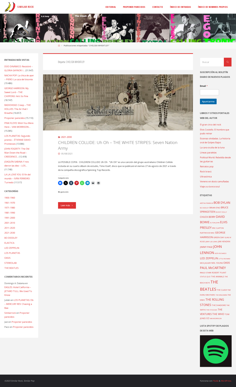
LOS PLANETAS (12, 252)
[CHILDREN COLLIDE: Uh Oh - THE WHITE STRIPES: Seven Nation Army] (118, 102)
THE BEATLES (11, 268)
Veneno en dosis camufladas (214, 181)
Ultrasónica (206, 176)
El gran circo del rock (210, 124)
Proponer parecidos (22, 321)
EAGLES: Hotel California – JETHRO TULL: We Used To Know (18, 291)
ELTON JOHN (214, 223)
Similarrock (10, 312)
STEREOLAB (10, 262)
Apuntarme (208, 101)
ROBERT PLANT (219, 272)
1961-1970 (9, 202)
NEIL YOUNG (217, 263)
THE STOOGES (211, 310)
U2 (207, 318)
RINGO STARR (205, 272)
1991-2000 (9, 217)
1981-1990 (9, 212)
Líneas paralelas (208, 152)
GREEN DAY (218, 237)
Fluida (215, 380)
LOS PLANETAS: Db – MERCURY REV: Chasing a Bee (18, 304)
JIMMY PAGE (206, 246)
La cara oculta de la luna (212, 147)
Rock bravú (205, 171)
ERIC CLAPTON (218, 228)
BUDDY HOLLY (221, 212)
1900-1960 (9, 197)
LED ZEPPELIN (11, 247)
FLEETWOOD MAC (207, 233)
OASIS (7, 257)
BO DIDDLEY (10, 237)
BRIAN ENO (214, 207)
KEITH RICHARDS (220, 253)
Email (204, 86)
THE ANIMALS (217, 276)
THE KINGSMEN (221, 295)
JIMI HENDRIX (224, 241)
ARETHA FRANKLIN (206, 203)
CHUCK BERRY (207, 216)
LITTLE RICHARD (224, 259)
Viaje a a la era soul (210, 186)
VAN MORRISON (216, 318)
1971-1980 (9, 207)
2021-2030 (66, 137)
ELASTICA (9, 242)
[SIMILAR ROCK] (10, 6)
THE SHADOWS (219, 305)
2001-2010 (9, 222)
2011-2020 (9, 227)
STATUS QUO (205, 277)
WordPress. (226, 380)
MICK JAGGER (205, 263)
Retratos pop (206, 166)
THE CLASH (222, 290)
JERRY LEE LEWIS (211, 242)
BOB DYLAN (222, 202)
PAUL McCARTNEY (213, 268)
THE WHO (218, 314)
